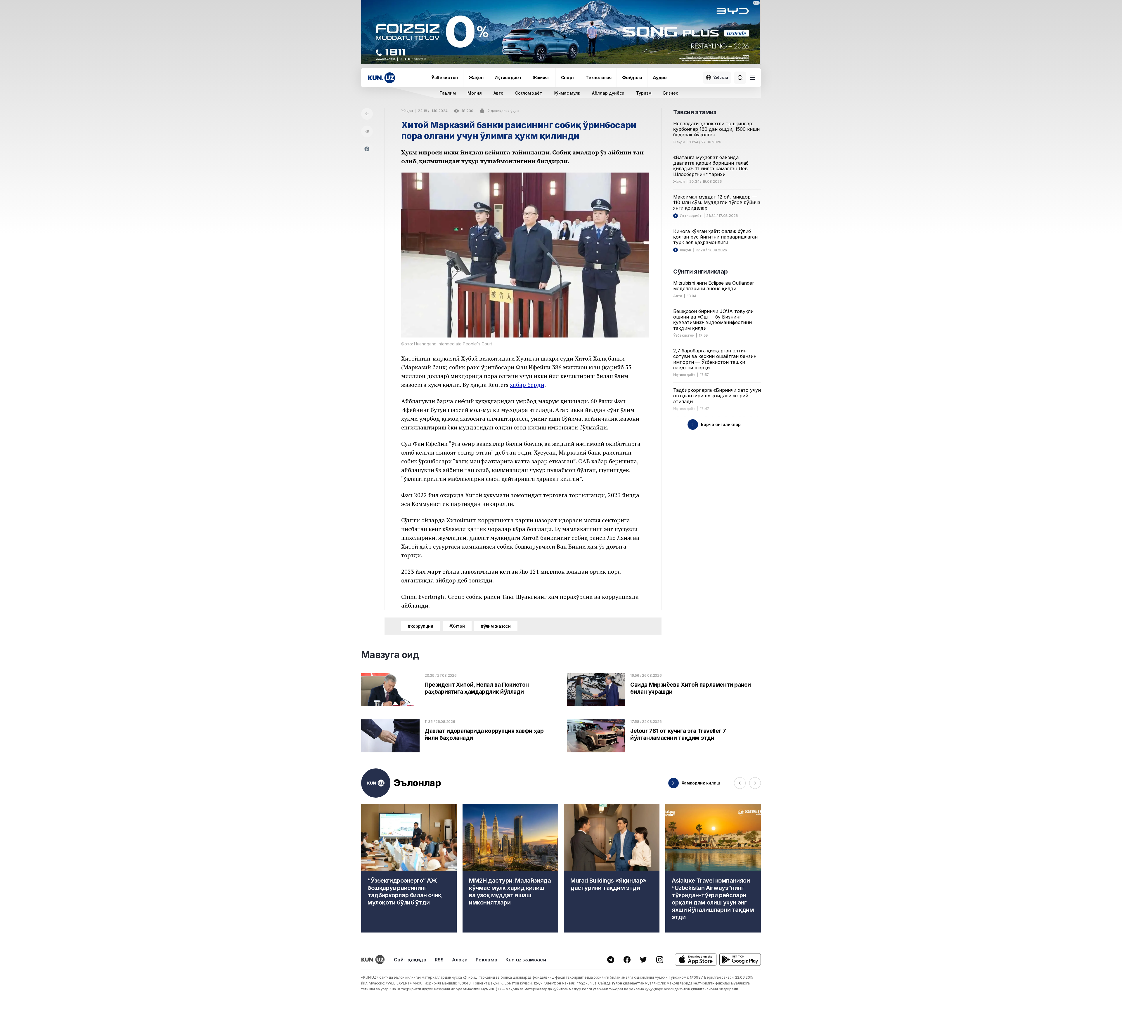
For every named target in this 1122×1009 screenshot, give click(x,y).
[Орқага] (367, 114)
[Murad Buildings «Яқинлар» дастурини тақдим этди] (611, 868)
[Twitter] (643, 959)
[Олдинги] (740, 783)
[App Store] (695, 959)
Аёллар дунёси (608, 93)
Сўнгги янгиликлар (700, 271)
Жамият (541, 77)
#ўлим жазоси (496, 626)
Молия (475, 93)
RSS (439, 960)
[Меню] (752, 77)
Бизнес (670, 93)
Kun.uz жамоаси (525, 960)
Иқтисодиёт (508, 77)
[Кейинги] (755, 783)
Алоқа (460, 960)
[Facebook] (367, 149)
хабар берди (527, 385)
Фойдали (632, 77)
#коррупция (420, 626)
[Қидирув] (740, 78)
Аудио (660, 77)
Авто (498, 93)
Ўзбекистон (444, 77)
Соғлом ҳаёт (528, 93)
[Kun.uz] (381, 77)
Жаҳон (476, 77)
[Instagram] (659, 959)
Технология (598, 77)
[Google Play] (740, 959)
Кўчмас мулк (567, 93)
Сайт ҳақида (410, 960)
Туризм (644, 93)
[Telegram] (367, 131)
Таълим (447, 93)
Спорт (568, 77)
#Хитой (457, 626)
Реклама (486, 960)
